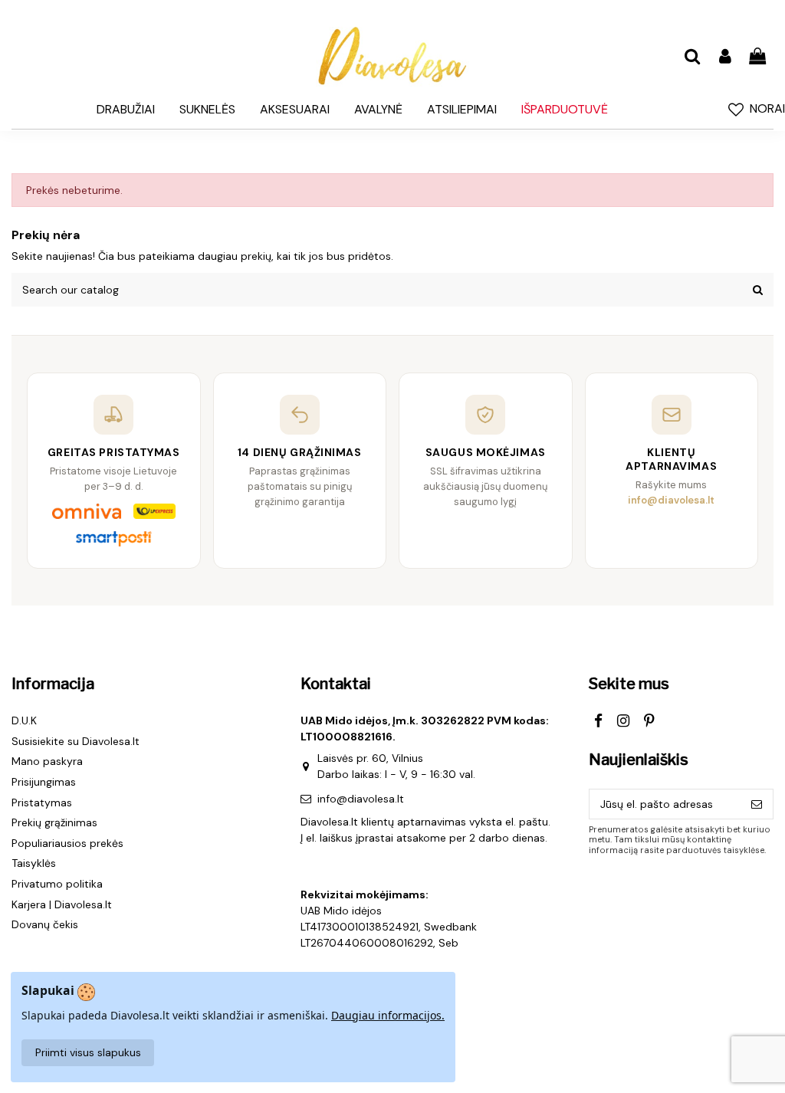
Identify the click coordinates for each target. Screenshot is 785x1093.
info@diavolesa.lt (360, 799)
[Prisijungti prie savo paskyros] (724, 57)
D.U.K (24, 720)
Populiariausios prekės (67, 843)
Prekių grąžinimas (54, 822)
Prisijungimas (43, 782)
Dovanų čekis (44, 924)
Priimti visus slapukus (88, 1052)
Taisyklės (33, 863)
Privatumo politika (57, 884)
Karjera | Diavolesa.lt (61, 904)
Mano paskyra (47, 761)
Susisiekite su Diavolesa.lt (75, 741)
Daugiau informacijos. (388, 1015)
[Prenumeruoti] (757, 804)
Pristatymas (41, 802)
